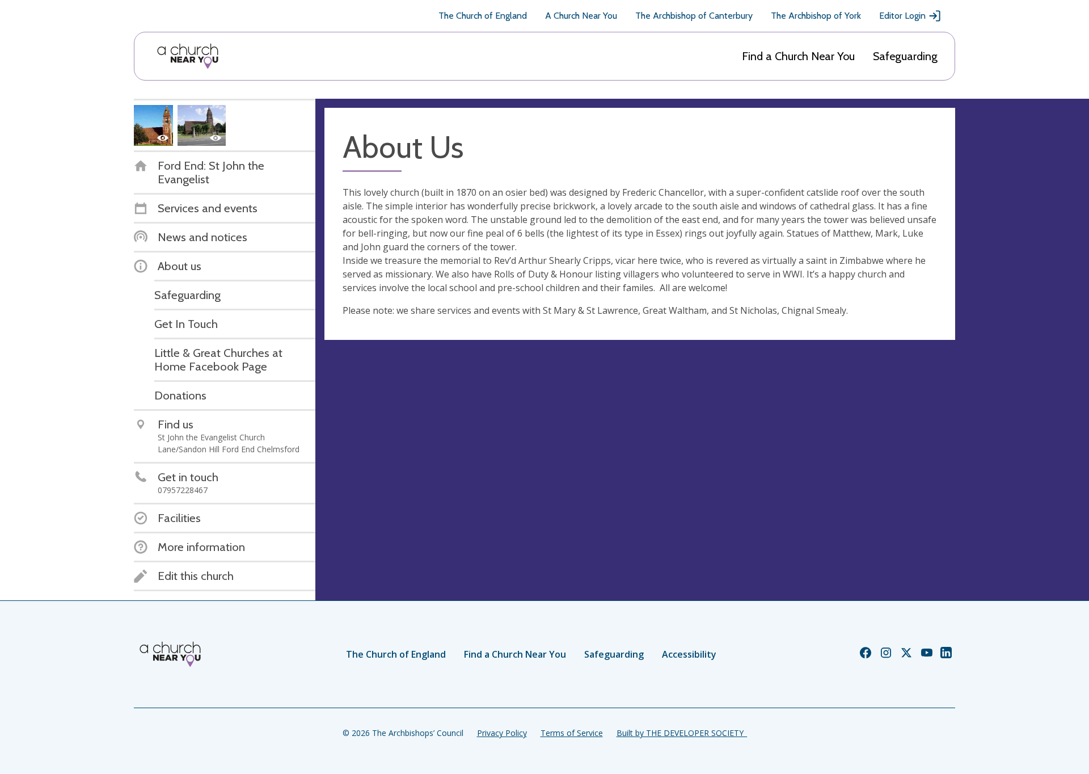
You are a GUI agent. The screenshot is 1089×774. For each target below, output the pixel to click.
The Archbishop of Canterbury (694, 15)
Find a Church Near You (798, 56)
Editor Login (902, 15)
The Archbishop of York (816, 15)
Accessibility (689, 654)
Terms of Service (572, 732)
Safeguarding (905, 56)
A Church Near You (581, 15)
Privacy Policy (502, 732)
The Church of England (482, 15)
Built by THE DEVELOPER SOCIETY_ (682, 732)
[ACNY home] (187, 56)
